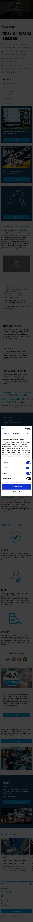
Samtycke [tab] (6, 433)
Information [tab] (16, 433)
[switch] (28, 468)
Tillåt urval (16, 492)
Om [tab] (27, 433)
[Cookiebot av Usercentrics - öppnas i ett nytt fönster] (23, 429)
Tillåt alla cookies (16, 486)
